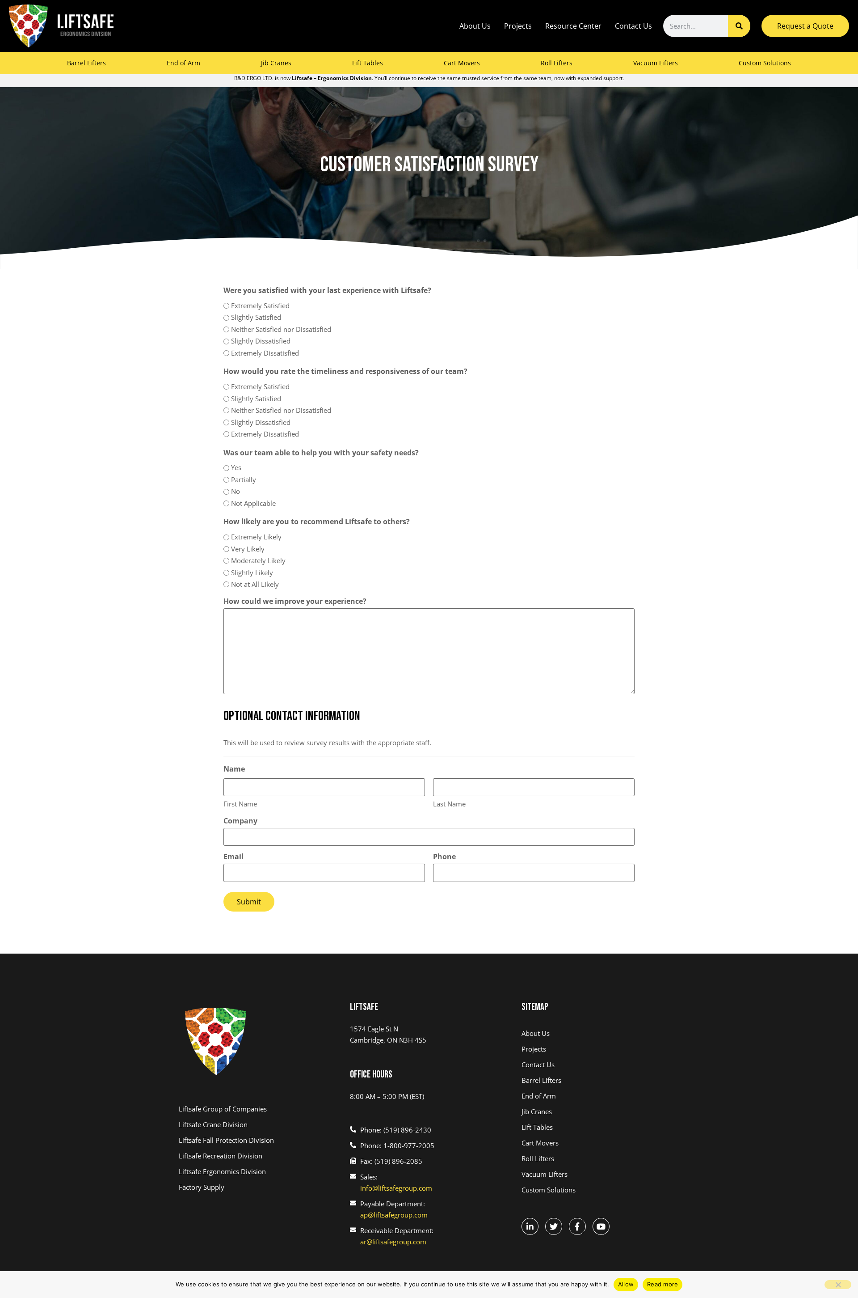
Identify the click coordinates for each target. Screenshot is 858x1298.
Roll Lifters (556, 63)
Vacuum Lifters (655, 63)
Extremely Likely (256, 536)
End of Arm (183, 63)
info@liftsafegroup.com (396, 1187)
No (235, 491)
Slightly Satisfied (256, 317)
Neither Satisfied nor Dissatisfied (281, 329)
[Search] (739, 26)
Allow (626, 1284)
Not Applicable (253, 503)
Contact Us (633, 26)
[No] (837, 1284)
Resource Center (573, 26)
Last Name (449, 803)
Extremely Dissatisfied (265, 352)
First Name (240, 803)
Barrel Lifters (86, 63)
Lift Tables (367, 63)
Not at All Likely (255, 584)
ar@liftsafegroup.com (393, 1241)
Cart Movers (462, 63)
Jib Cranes (276, 63)
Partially (243, 479)
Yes (236, 467)
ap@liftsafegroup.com (394, 1214)
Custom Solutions (765, 63)
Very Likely (248, 548)
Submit (249, 902)
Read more (662, 1284)
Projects (518, 26)
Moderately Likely (258, 560)
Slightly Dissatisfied (260, 340)
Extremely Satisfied (260, 305)
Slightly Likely (252, 572)
